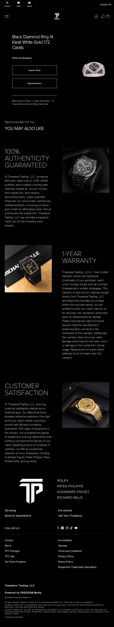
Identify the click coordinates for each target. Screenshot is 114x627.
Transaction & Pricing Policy (14, 617)
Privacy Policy (66, 556)
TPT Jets (10, 556)
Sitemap (62, 545)
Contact (9, 540)
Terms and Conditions (70, 551)
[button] (7, 16)
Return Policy (65, 561)
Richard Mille (70, 497)
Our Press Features (15, 561)
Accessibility (65, 540)
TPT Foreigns (12, 551)
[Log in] (96, 16)
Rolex (62, 480)
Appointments (35, 83)
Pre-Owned (65, 510)
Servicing (10, 510)
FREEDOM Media (31, 592)
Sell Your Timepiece (70, 515)
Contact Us (105, 4)
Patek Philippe (70, 486)
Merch (8, 545)
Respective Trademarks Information (77, 567)
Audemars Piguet (73, 492)
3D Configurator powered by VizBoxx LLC (18, 597)
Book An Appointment (18, 515)
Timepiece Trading (16, 585)
